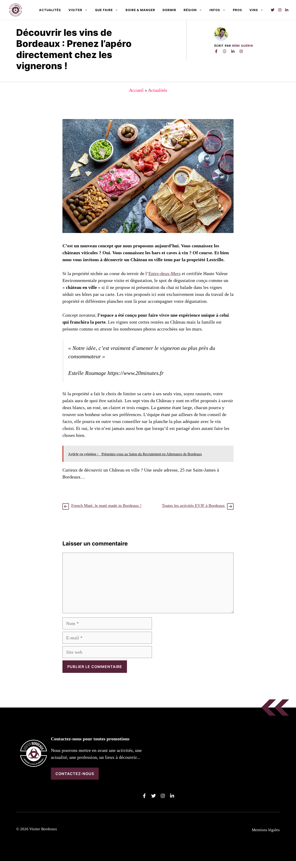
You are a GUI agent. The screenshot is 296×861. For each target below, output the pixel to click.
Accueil (136, 90)
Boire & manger (140, 10)
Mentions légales (266, 830)
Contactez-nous (75, 773)
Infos (215, 10)
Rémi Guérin (242, 45)
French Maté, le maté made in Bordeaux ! (106, 505)
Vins (254, 10)
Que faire (104, 10)
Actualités (50, 10)
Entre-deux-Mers (164, 273)
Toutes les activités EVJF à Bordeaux (193, 505)
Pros (237, 10)
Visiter (75, 10)
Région (190, 10)
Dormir (169, 10)
